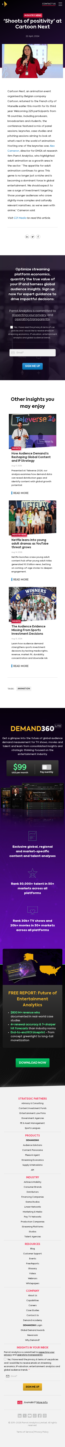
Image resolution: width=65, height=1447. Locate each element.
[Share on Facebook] (38, 236)
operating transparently (32, 319)
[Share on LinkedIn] (27, 236)
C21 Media (20, 218)
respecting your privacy (29, 315)
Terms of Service (24, 1432)
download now (32, 1062)
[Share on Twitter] (32, 236)
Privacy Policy (41, 1432)
